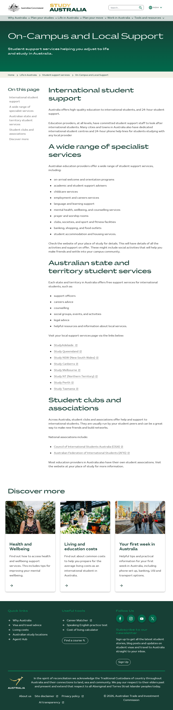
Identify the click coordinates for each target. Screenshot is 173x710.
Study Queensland (66, 351)
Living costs (21, 630)
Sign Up (123, 662)
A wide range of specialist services (21, 109)
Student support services (56, 75)
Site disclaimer (45, 696)
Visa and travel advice (27, 625)
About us (25, 696)
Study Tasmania (64, 388)
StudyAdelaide (64, 345)
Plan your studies (44, 18)
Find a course (74, 640)
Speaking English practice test (87, 625)
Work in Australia (120, 18)
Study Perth (62, 382)
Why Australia (19, 18)
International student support (23, 99)
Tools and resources (149, 18)
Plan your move (95, 18)
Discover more (19, 139)
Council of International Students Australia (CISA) (87, 446)
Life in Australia (70, 18)
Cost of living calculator (82, 630)
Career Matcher (78, 620)
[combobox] (123, 7)
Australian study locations (30, 634)
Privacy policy (71, 696)
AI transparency (50, 702)
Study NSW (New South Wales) (74, 357)
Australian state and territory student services (22, 120)
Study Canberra (64, 364)
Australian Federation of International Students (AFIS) (90, 453)
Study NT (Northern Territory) (74, 376)
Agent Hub (20, 639)
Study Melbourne (65, 370)
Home (11, 75)
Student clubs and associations (21, 131)
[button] (156, 8)
